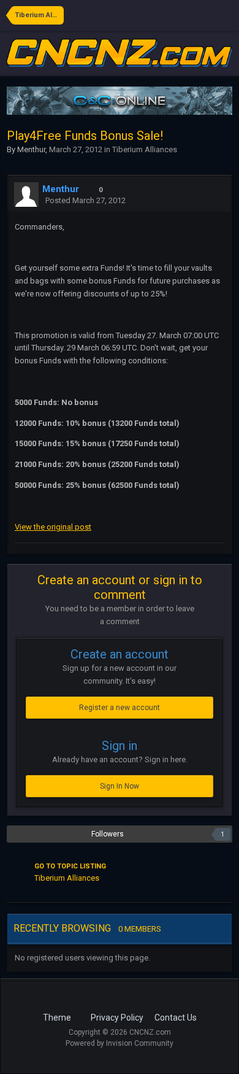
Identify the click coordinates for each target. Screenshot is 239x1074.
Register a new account (119, 707)
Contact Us (175, 1017)
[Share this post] (218, 200)
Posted (85, 200)
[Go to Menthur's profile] (26, 194)
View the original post (53, 526)
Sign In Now (119, 786)
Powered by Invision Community (119, 1043)
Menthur (31, 149)
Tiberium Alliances (144, 149)
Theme (58, 1017)
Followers (107, 834)
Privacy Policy (117, 1017)
